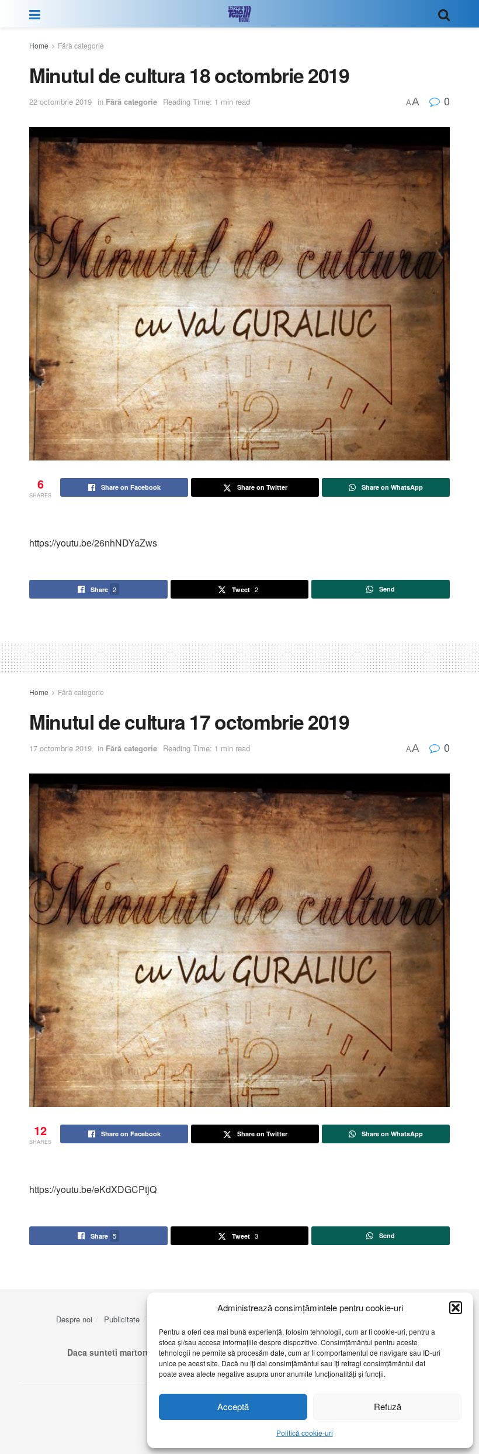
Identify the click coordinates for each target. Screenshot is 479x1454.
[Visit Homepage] (239, 14)
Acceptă (233, 1406)
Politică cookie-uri (304, 1433)
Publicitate (122, 1319)
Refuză (387, 1406)
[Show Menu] (34, 14)
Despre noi (74, 1319)
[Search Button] (444, 14)
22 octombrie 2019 (60, 101)
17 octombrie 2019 (60, 748)
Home (38, 45)
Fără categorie (81, 45)
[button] (455, 1308)
